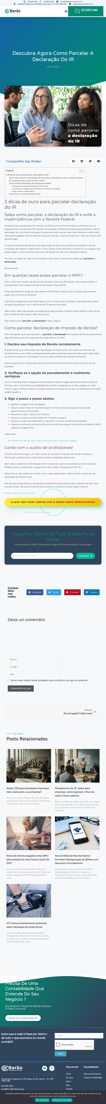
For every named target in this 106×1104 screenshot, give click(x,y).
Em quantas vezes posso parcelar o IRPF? (27, 181)
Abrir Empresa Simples (23, 493)
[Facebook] (44, 1068)
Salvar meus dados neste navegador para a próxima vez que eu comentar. (49, 680)
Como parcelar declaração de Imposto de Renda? (30, 183)
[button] (66, 11)
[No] (102, 1097)
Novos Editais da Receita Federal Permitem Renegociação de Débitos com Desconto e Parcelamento (76, 859)
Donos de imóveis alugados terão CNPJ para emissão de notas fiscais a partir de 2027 (27, 859)
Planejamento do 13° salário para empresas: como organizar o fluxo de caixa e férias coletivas (74, 792)
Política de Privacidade (61, 1100)
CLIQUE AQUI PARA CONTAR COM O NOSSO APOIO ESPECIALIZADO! (53, 502)
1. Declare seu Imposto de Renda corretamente (30, 186)
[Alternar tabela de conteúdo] (80, 171)
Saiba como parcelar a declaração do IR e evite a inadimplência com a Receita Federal (46, 178)
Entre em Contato (87, 8)
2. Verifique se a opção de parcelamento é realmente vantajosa (36, 189)
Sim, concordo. (42, 1100)
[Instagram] (51, 1068)
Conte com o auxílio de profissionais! (24, 194)
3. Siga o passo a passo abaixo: (23, 191)
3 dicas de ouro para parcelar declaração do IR (27, 175)
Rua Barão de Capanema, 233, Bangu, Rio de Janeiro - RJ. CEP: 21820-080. (27, 1080)
